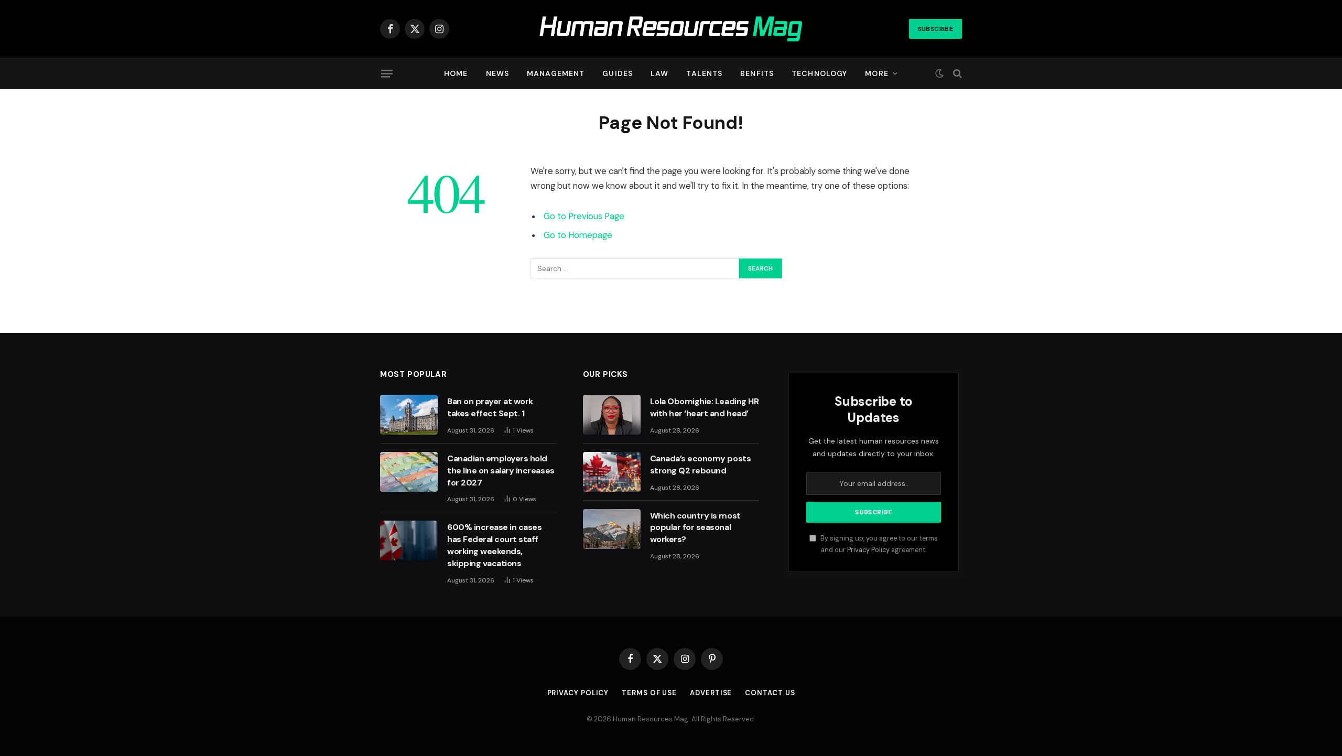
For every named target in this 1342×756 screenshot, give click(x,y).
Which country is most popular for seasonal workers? (695, 527)
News (497, 73)
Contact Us (770, 692)
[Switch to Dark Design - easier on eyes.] (939, 73)
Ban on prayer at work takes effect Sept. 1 (490, 407)
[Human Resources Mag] (671, 29)
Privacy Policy (868, 550)
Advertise (711, 692)
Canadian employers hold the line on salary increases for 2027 (501, 470)
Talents (704, 73)
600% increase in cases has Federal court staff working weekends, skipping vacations (494, 545)
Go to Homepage (578, 235)
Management (556, 73)
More (876, 73)
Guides (617, 73)
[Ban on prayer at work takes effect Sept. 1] (409, 415)
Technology (819, 73)
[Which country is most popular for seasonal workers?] (612, 529)
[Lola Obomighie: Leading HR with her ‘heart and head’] (612, 415)
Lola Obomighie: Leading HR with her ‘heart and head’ (704, 407)
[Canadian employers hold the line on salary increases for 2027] (409, 472)
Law (659, 73)
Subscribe (935, 29)
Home (456, 73)
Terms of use (649, 692)
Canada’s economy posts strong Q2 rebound (700, 464)
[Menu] (387, 73)
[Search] (956, 73)
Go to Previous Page (584, 216)
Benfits (757, 73)
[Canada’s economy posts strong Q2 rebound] (612, 472)
